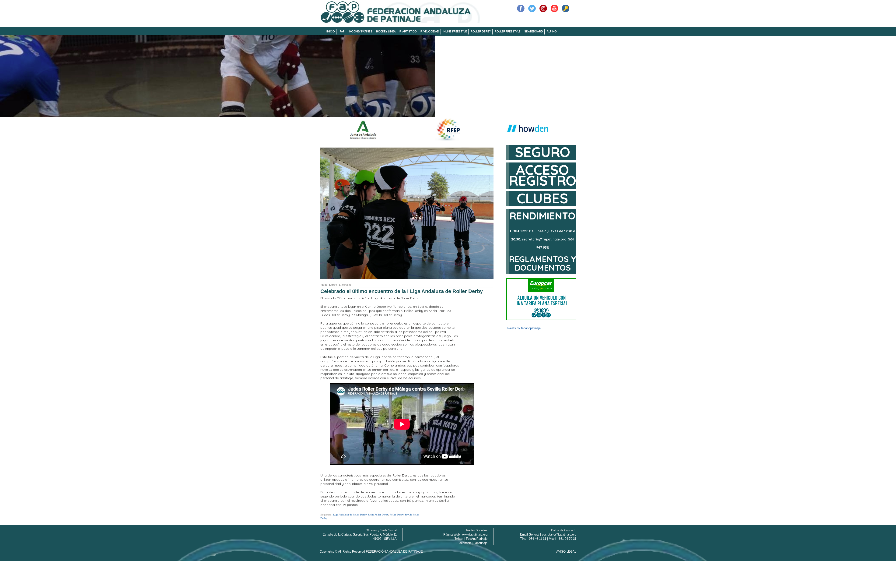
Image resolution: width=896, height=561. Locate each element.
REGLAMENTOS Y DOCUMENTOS (542, 263)
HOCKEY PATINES (360, 31)
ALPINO (552, 31)
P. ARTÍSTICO (408, 31)
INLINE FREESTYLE (455, 31)
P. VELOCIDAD (429, 31)
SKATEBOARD (533, 31)
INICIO (330, 31)
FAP (342, 31)
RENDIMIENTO (542, 216)
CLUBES (542, 198)
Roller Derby (329, 284)
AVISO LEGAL (566, 551)
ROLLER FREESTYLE (508, 31)
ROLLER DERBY (481, 31)
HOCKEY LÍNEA (386, 31)
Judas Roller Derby (378, 514)
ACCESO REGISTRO (542, 175)
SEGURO (542, 152)
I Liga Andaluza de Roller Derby (349, 514)
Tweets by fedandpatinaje (523, 328)
